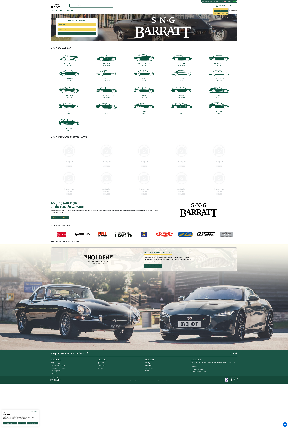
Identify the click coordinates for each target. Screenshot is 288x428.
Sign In (221, 10)
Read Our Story (59, 217)
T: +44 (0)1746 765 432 (197, 369)
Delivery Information (56, 367)
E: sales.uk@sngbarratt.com (198, 371)
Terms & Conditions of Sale (58, 368)
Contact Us (216, 1)
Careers (147, 370)
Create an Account (224, 13)
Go (77, 33)
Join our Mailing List (231, 10)
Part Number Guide (56, 364)
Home (52, 362)
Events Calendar (149, 365)
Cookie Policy (54, 373)
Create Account (102, 365)
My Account (101, 367)
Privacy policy (34, 411)
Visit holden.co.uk (153, 265)
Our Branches (148, 367)
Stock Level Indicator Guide (58, 365)
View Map (195, 366)
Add (70, 166)
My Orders (100, 368)
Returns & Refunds (56, 370)
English (229, 1)
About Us (147, 362)
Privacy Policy (54, 372)
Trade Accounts (149, 368)
